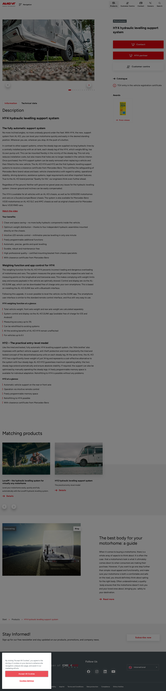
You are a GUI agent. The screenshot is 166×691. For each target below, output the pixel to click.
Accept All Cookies (27, 674)
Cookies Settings (27, 681)
